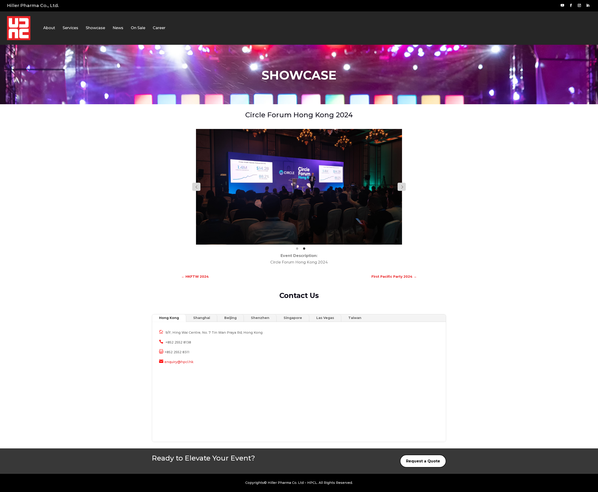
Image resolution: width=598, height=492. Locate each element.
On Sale (138, 28)
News (118, 28)
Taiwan (354, 318)
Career (159, 28)
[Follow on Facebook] (571, 5)
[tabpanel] (299, 187)
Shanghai (201, 318)
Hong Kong (169, 318)
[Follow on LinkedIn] (587, 5)
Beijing (230, 318)
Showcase (95, 28)
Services (70, 28)
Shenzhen (260, 318)
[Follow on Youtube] (562, 5)
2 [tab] (304, 248)
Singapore (293, 318)
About (49, 28)
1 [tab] (297, 248)
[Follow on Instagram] (579, 5)
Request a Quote (423, 461)
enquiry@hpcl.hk (178, 362)
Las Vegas (325, 318)
